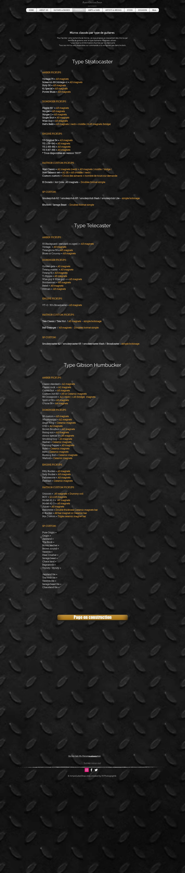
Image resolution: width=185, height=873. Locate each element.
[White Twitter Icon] (96, 770)
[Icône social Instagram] (87, 770)
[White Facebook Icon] (91, 770)
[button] (92, 617)
